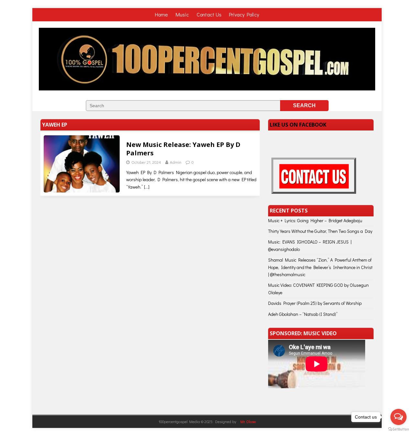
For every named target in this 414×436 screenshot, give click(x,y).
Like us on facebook (298, 124)
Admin (175, 162)
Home (162, 14)
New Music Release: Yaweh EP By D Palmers (183, 148)
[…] (146, 187)
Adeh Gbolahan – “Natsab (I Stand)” (303, 314)
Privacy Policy (244, 14)
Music (183, 14)
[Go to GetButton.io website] (398, 429)
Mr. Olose (248, 421)
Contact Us (209, 14)
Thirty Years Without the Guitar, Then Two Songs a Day (320, 231)
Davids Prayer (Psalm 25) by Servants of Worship (315, 303)
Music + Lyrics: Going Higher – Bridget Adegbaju (315, 220)
